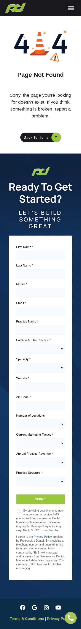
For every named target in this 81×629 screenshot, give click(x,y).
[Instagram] (46, 607)
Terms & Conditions (27, 619)
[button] (71, 8)
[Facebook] (22, 607)
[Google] (34, 607)
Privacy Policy (59, 619)
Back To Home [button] (36, 137)
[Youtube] (58, 607)
